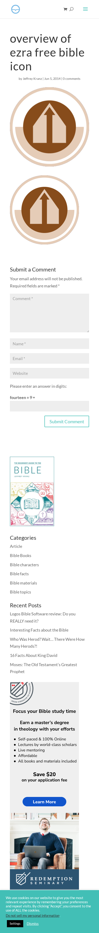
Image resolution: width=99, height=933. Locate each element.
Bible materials (23, 582)
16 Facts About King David (33, 655)
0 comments (71, 78)
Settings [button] (15, 923)
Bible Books (20, 555)
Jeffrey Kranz (32, 78)
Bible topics (20, 591)
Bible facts (19, 573)
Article (16, 546)
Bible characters (24, 564)
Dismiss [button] (33, 924)
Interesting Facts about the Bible (39, 629)
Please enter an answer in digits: (38, 386)
